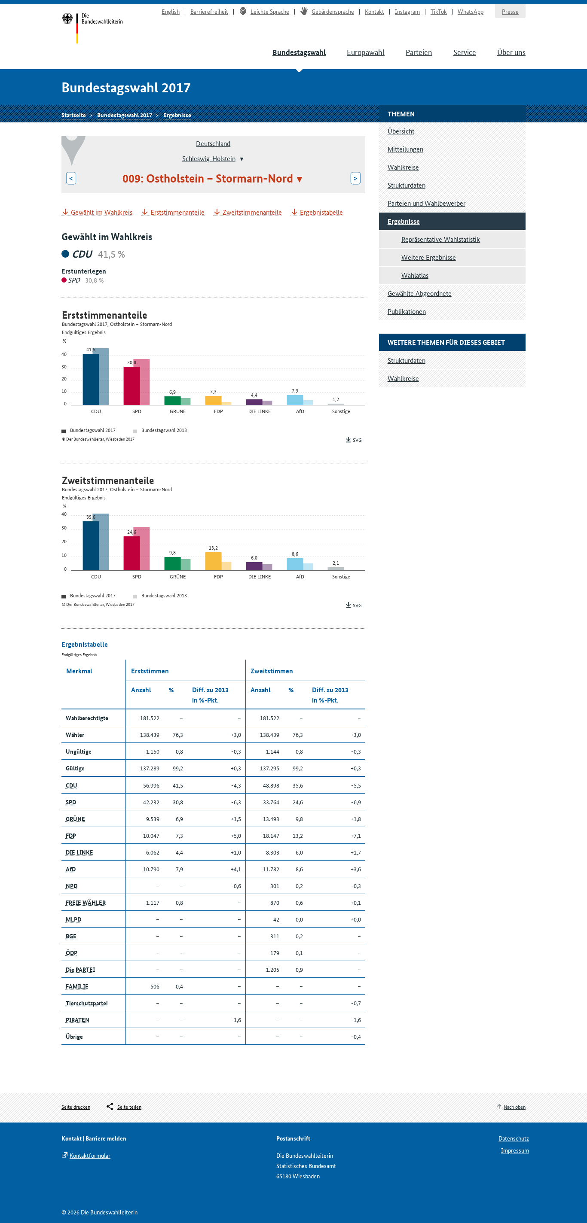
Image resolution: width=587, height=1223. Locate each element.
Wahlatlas (414, 275)
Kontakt (374, 11)
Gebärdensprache (333, 11)
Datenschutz (513, 1138)
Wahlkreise (403, 166)
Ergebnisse (177, 114)
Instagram (407, 11)
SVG (357, 439)
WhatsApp (470, 11)
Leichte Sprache (270, 11)
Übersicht (401, 130)
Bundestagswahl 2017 (124, 114)
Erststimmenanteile (177, 212)
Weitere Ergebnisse (428, 257)
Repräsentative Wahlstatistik (440, 238)
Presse (510, 11)
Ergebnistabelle (321, 212)
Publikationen (407, 311)
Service (464, 51)
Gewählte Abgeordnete (420, 293)
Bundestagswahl (299, 52)
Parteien (419, 51)
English (171, 11)
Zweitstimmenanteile (252, 212)
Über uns (511, 51)
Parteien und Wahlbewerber (426, 202)
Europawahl (366, 51)
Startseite (92, 29)
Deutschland (213, 143)
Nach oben (515, 1106)
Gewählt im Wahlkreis (101, 212)
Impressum (515, 1150)
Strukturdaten (406, 184)
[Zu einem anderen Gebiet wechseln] (241, 159)
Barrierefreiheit (209, 11)
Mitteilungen (405, 148)
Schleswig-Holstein (208, 157)
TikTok (439, 11)
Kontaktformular (90, 1155)
